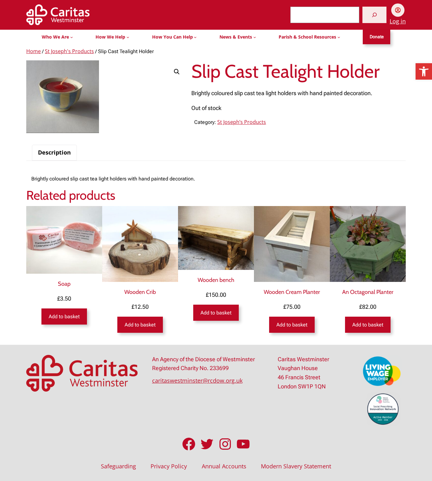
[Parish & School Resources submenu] (338, 37)
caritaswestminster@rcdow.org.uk (197, 380)
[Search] (374, 15)
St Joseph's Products (69, 51)
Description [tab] (54, 152)
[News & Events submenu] (254, 37)
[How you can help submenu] (195, 37)
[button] (424, 71)
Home (33, 51)
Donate (377, 37)
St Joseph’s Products (241, 122)
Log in (398, 21)
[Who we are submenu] (71, 37)
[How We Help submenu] (128, 37)
